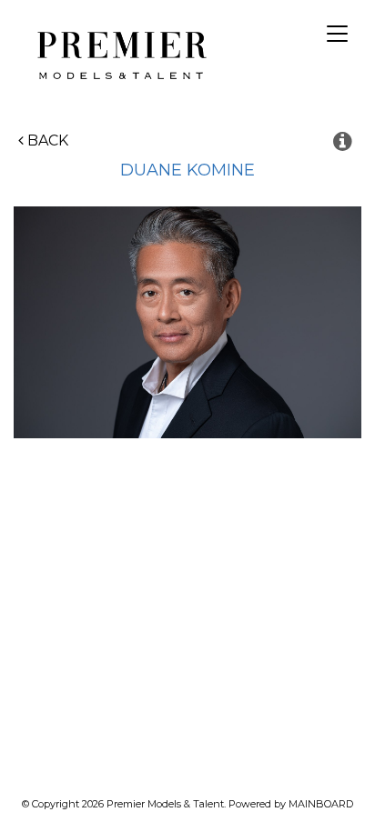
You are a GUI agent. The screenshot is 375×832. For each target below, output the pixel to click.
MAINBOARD (321, 803)
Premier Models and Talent (119, 53)
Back (46, 140)
